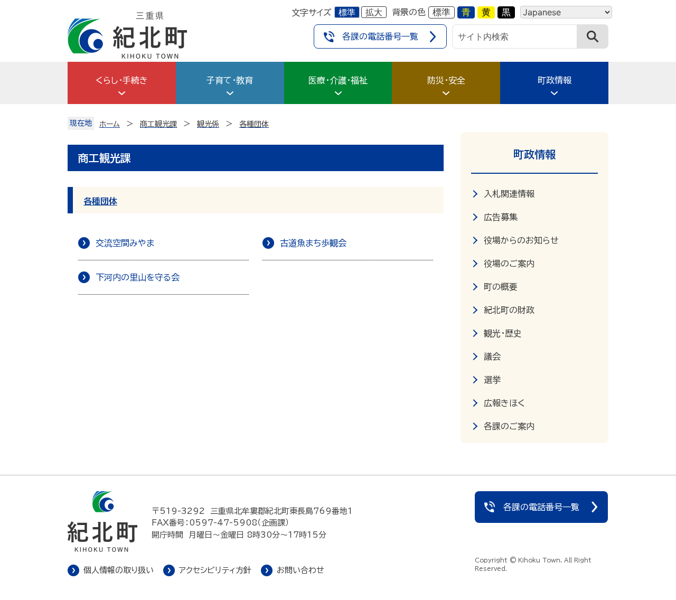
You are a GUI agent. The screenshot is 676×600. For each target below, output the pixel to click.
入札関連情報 (509, 194)
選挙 (492, 380)
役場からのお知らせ (521, 240)
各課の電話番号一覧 (380, 36)
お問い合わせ (300, 570)
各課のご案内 (509, 426)
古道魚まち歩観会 (313, 243)
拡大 (373, 12)
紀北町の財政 (509, 310)
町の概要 (501, 287)
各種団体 (100, 201)
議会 (492, 356)
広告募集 (501, 217)
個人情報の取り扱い (118, 570)
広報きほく (504, 403)
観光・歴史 (503, 333)
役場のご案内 (509, 263)
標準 (347, 12)
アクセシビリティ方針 (215, 570)
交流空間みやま (125, 243)
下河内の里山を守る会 (138, 277)
